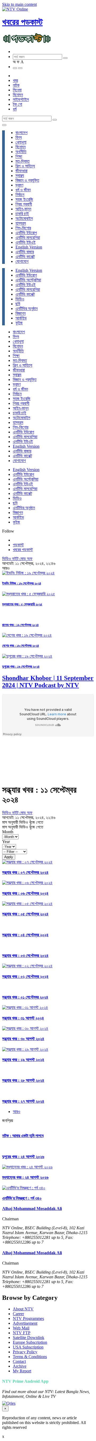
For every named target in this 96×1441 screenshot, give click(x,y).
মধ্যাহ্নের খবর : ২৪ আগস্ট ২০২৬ (25, 1177)
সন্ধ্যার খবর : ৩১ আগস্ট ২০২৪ (23, 1018)
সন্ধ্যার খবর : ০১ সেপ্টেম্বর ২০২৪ (25, 997)
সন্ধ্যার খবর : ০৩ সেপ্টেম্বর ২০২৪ (25, 955)
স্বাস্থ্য (19, 175)
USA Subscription (28, 1347)
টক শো (17, 104)
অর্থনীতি (20, 151)
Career (18, 1313)
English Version (28, 247)
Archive (19, 1366)
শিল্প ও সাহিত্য (25, 166)
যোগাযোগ (22, 261)
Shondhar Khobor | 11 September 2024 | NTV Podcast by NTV (48, 682)
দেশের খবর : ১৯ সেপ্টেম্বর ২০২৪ (20, 646)
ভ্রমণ (19, 185)
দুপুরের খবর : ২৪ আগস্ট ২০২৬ (23, 1156)
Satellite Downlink (28, 1337)
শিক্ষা (18, 156)
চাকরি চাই (22, 213)
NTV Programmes (28, 1318)
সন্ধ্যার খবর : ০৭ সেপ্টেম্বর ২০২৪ (25, 872)
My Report (22, 1371)
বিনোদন (18, 94)
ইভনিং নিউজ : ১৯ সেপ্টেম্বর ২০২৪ (21, 583)
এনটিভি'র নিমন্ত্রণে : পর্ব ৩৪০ (22, 1198)
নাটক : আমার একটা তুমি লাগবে (22, 1135)
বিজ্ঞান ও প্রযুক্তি (27, 180)
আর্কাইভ (21, 318)
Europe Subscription (30, 1342)
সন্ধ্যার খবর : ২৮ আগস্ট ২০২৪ (23, 1080)
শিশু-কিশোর (23, 228)
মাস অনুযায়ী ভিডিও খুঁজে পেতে (22, 822)
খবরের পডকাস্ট (22, 22)
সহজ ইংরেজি (24, 199)
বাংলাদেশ (21, 132)
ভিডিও (19, 299)
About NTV (23, 1309)
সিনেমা (17, 90)
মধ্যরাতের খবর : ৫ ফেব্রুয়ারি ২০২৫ (22, 604)
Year (6, 841)
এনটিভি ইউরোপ (26, 232)
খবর (15, 80)
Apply (8, 857)
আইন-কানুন (23, 209)
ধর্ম (15, 109)
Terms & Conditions (30, 1356)
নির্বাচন (19, 194)
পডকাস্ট (18, 545)
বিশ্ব (18, 137)
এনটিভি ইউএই (25, 242)
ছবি (17, 303)
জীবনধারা (21, 171)
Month (7, 832)
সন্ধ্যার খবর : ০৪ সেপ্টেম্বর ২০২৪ (25, 935)
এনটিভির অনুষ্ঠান (26, 308)
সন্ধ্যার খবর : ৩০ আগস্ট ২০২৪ (23, 1038)
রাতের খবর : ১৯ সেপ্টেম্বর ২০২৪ (20, 625)
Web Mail (21, 1328)
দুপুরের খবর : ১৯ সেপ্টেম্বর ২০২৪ (20, 666)
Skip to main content (19, 4)
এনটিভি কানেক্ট (25, 256)
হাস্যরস (20, 223)
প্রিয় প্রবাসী (23, 204)
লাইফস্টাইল (21, 99)
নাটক (16, 85)
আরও (16, 1111)
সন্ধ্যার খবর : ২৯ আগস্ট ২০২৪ (23, 1059)
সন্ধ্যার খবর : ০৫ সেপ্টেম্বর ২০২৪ (25, 914)
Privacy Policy (25, 1352)
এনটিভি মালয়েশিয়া (27, 237)
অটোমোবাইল (24, 218)
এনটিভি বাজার (24, 252)
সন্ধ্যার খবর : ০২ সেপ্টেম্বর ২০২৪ (25, 976)
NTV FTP (21, 1333)
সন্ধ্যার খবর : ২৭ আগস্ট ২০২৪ (23, 1101)
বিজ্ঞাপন (20, 313)
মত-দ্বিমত (22, 161)
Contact (19, 1361)
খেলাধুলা (20, 142)
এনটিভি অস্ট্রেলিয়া (28, 280)
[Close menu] (4, 125)
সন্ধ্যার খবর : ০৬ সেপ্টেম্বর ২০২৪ (25, 893)
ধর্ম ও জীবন (23, 190)
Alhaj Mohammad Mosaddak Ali (32, 1208)
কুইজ (19, 323)
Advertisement (25, 1323)
